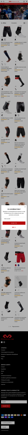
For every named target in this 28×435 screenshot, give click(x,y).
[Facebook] (13, 227)
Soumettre (14, 223)
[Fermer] (25, 206)
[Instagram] (14, 227)
